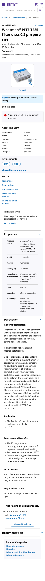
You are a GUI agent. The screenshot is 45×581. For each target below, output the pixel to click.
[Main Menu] (3, 4)
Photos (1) (22, 90)
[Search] (40, 10)
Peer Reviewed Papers (9, 202)
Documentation (10, 189)
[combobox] (22, 10)
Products (4, 18)
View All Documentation (14, 170)
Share (40, 25)
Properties (7, 180)
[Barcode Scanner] (36, 4)
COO (16, 164)
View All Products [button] (22, 524)
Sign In (5, 97)
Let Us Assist (10, 223)
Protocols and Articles (9, 195)
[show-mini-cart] (41, 4)
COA (6, 164)
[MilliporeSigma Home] (12, 4)
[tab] (6, 18)
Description (8, 185)
